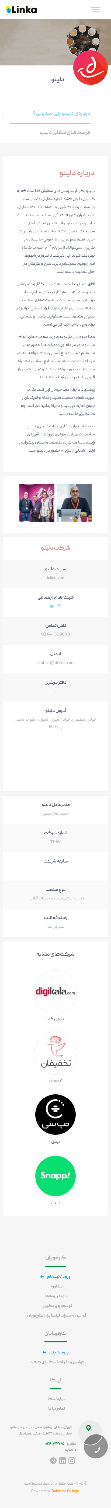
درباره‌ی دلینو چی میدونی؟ (62, 113)
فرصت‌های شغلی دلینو (65, 133)
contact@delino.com (55, 663)
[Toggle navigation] (95, 9)
